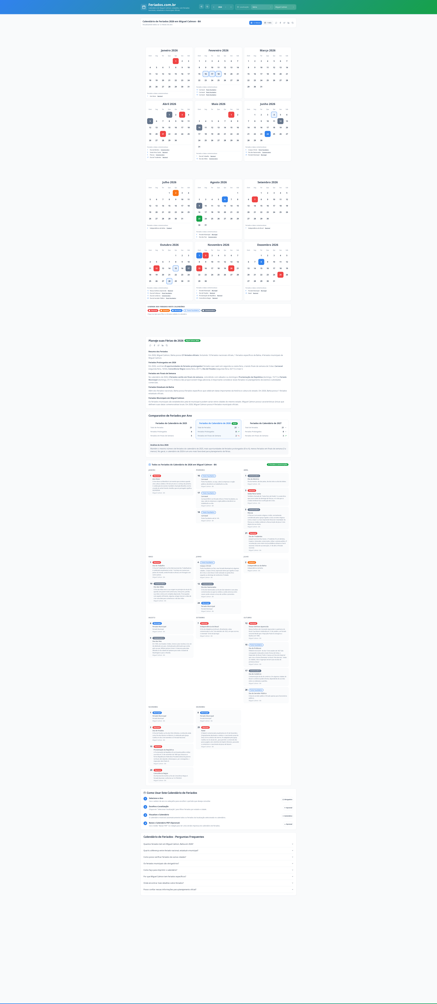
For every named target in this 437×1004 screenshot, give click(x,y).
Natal (250, 293)
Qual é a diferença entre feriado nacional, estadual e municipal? (171, 850)
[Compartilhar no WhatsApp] (276, 23)
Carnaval (202, 90)
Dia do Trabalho (204, 156)
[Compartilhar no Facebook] (280, 23)
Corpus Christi (252, 150)
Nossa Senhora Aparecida (158, 291)
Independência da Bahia (157, 228)
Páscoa (152, 155)
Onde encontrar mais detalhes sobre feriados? (164, 883)
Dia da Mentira (154, 150)
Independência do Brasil (256, 228)
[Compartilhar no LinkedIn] (288, 23)
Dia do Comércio (155, 296)
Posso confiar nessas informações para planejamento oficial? (170, 889)
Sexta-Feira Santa (155, 152)
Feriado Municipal (253, 155)
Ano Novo (153, 96)
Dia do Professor (155, 293)
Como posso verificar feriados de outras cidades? (165, 857)
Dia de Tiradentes (155, 157)
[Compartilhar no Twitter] (284, 23)
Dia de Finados (203, 293)
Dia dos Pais (203, 237)
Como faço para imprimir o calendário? (160, 870)
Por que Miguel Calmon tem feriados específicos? (165, 876)
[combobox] (222, 7)
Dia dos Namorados (254, 152)
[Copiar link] (292, 23)
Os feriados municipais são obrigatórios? (161, 863)
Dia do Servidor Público (157, 298)
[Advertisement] (219, 38)
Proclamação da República (207, 296)
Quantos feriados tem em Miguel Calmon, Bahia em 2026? (168, 844)
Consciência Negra (205, 298)
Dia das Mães (203, 159)
